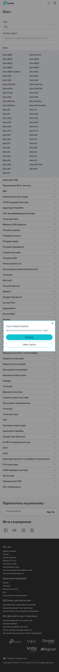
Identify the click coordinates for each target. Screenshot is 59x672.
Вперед (29, 337)
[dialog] (29, 336)
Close (52, 323)
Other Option (29, 344)
